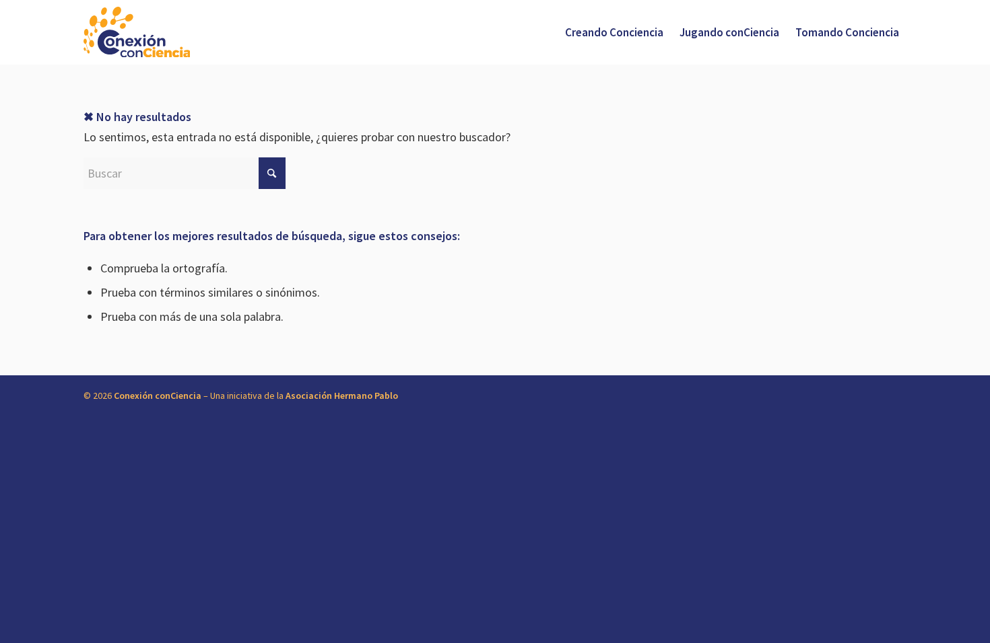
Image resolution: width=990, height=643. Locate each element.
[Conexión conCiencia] (137, 32)
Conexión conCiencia (157, 395)
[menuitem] (614, 32)
